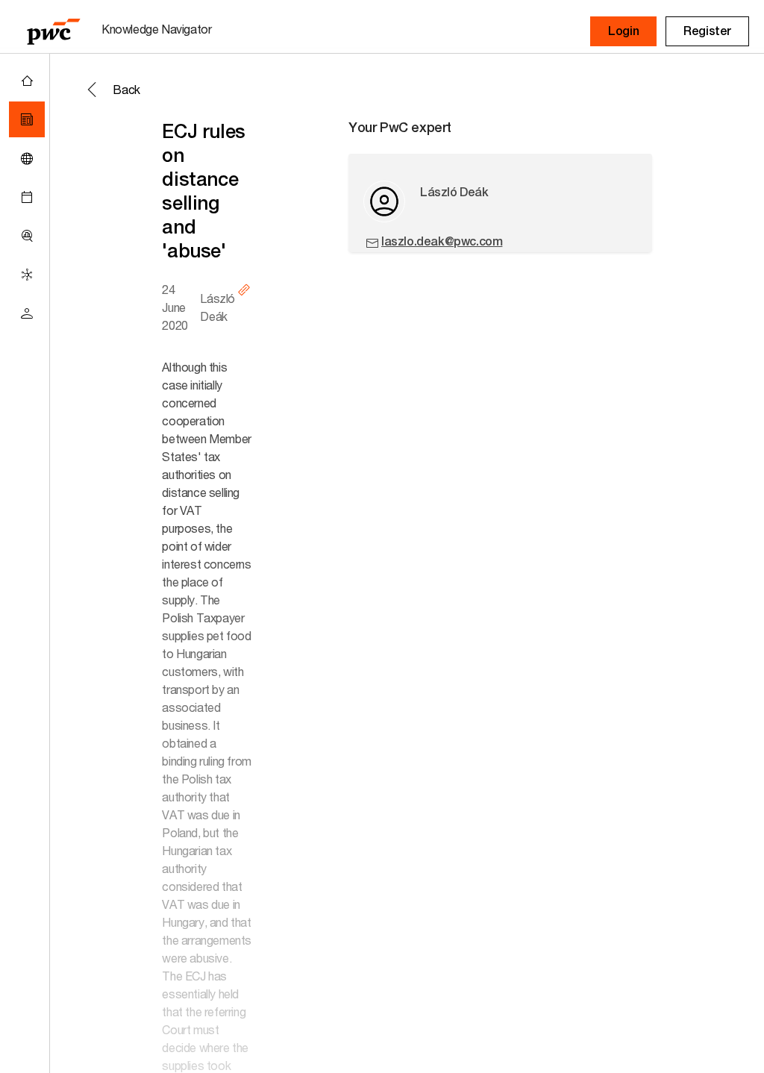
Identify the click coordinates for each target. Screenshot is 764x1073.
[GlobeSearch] (27, 158)
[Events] (27, 197)
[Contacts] (27, 313)
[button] (623, 31)
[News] (27, 119)
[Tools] (27, 236)
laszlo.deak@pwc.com (441, 241)
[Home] (27, 80)
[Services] (27, 275)
